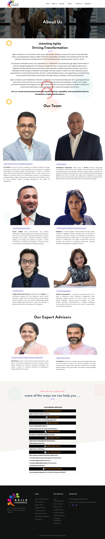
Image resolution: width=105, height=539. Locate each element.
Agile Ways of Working (36, 449)
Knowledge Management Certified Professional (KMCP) (47, 472)
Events (70, 4)
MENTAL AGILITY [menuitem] (39, 505)
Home (47, 4)
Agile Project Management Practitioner (42, 441)
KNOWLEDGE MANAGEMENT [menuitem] (42, 516)
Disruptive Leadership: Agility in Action (42, 435)
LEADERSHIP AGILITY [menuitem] (40, 508)
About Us (54, 4)
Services (61, 4)
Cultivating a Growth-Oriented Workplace (43, 429)
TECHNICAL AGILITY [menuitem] (40, 510)
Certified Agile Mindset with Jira (40, 460)
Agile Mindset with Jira (36, 443)
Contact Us (78, 4)
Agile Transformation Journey (39, 414)
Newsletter (87, 4)
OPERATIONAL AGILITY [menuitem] (41, 513)
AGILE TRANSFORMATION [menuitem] (41, 499)
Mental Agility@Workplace (38, 426)
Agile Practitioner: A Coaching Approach (42, 420)
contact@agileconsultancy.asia (78, 499)
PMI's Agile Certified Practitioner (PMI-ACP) (43, 455)
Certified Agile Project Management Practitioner (45, 458)
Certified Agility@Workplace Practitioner (43, 463)
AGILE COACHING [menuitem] (39, 502)
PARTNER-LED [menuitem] (38, 519)
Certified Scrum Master (37, 465)
